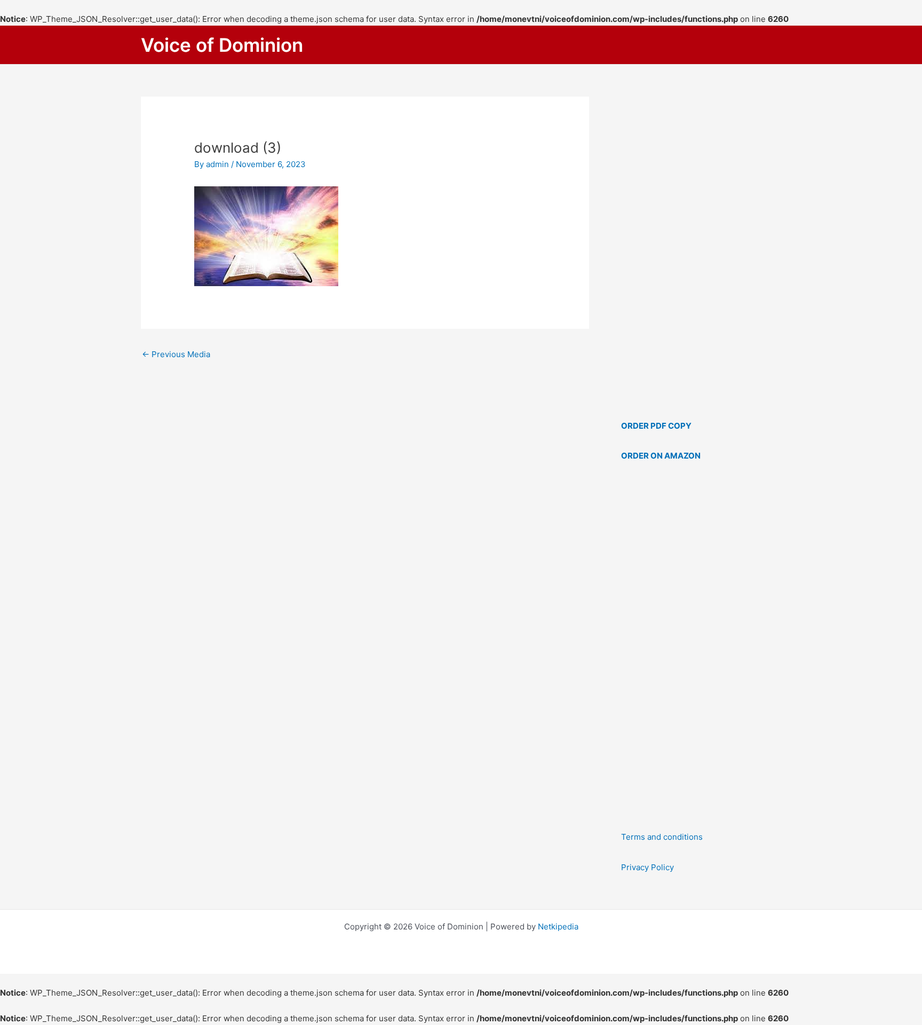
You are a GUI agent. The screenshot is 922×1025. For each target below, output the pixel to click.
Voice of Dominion (222, 45)
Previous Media (176, 354)
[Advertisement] (701, 646)
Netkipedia (558, 926)
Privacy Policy (647, 867)
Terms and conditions (662, 837)
